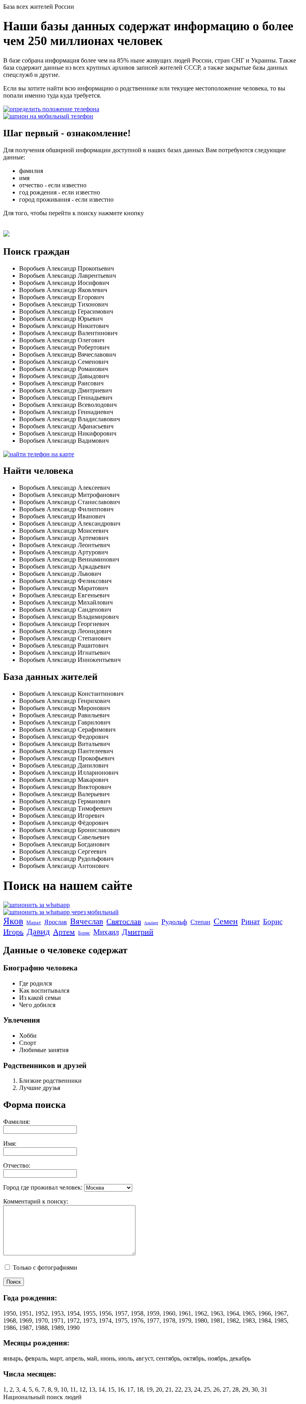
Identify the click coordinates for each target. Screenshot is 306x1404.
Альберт (151, 923)
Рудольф (174, 922)
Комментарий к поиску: (35, 1201)
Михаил (106, 932)
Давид (38, 932)
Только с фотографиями (44, 1267)
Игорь (13, 931)
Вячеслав (86, 921)
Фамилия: (16, 1121)
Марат (33, 922)
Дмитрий (137, 931)
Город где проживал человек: (42, 1187)
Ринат (250, 921)
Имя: (9, 1143)
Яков (13, 921)
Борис (272, 921)
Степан (200, 922)
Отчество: (16, 1165)
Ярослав (55, 922)
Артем (64, 931)
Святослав (123, 921)
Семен (226, 921)
